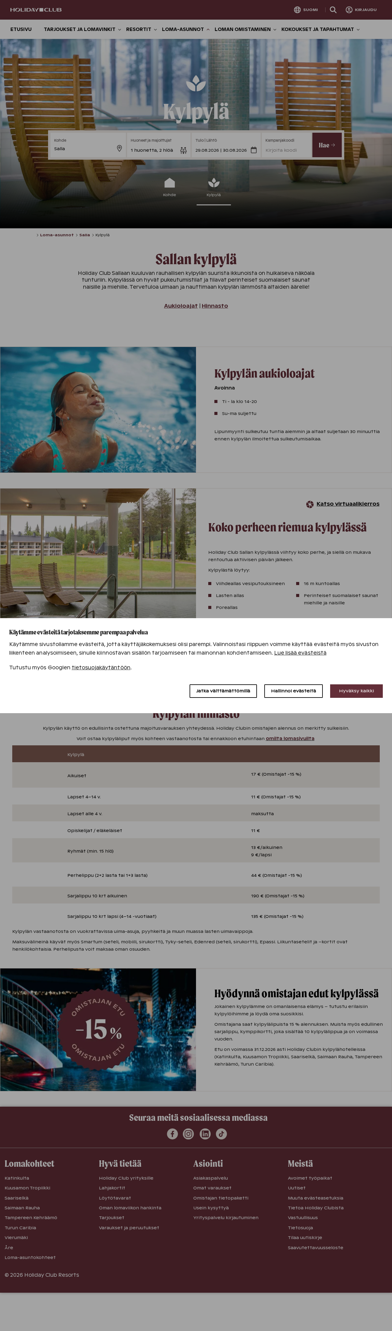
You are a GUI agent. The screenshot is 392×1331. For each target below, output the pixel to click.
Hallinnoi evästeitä (293, 691)
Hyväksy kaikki (356, 691)
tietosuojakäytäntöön (101, 667)
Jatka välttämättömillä (223, 691)
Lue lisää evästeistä (300, 653)
